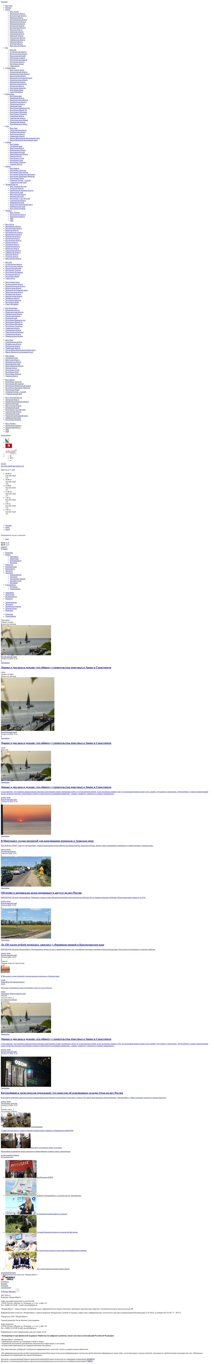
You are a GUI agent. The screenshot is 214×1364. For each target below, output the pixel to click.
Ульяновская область (18, 122)
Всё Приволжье (16, 96)
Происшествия (11, 567)
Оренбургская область (18, 102)
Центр (7, 10)
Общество (9, 565)
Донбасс (8, 211)
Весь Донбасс (15, 213)
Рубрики (4, 549)
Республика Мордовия (18, 112)
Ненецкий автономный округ (21, 78)
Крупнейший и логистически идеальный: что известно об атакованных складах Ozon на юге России (62, 1092)
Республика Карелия (18, 88)
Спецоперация (36, 1127)
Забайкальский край (17, 206)
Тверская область (16, 42)
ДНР (11, 221)
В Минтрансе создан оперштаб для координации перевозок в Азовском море (47, 840)
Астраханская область (18, 52)
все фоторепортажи (8, 1273)
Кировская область (17, 98)
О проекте (5, 1282)
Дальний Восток (11, 184)
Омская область (16, 156)
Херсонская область (17, 217)
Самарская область (17, 116)
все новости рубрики (9, 1000)
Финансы (13, 563)
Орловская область (17, 34)
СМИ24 (90, 1361)
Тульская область (16, 44)
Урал (7, 126)
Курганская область (17, 134)
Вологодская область (18, 76)
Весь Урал (13, 128)
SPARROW (91, 1359)
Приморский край (17, 196)
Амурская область (17, 188)
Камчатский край (16, 192)
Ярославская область (18, 46)
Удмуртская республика (19, 120)
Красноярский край (17, 152)
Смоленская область (17, 38)
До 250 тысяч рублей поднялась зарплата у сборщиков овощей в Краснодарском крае (52, 944)
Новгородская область (18, 84)
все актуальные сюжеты (10, 1155)
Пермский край (16, 106)
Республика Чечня (17, 178)
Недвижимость (15, 561)
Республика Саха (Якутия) (20, 198)
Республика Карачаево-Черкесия (22, 176)
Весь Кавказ (14, 168)
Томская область (16, 164)
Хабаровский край (17, 202)
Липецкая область (17, 32)
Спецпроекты (10, 585)
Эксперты (9, 573)
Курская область (16, 30)
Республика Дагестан (18, 170)
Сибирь (8, 142)
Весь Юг (13, 50)
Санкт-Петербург (16, 92)
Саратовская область (18, 118)
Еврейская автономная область (21, 190)
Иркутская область (17, 148)
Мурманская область (18, 82)
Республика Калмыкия (18, 60)
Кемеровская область (18, 150)
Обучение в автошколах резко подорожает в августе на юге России (41, 892)
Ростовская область (17, 62)
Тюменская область (17, 136)
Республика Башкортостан (20, 108)
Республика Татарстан (18, 114)
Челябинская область (18, 132)
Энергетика (14, 559)
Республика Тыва (16, 160)
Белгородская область (18, 16)
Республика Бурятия (17, 208)
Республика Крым (17, 64)
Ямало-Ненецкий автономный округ (24, 140)
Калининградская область (20, 74)
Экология (9, 571)
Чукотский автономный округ (21, 204)
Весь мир (8, 6)
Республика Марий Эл (18, 110)
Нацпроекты (10, 569)
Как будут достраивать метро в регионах (46, 1148)
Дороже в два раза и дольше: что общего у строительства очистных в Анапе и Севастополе (56, 667)
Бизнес (8, 555)
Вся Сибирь (14, 144)
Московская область (17, 14)
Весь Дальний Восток (18, 186)
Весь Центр (14, 12)
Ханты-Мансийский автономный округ (25, 138)
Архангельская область (18, 72)
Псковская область (17, 86)
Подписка (13, 587)
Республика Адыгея (17, 58)
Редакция (4, 1286)
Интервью (14, 583)
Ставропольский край (18, 182)
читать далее (5, 797)
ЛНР (11, 219)
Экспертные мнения (17, 579)
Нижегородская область (19, 100)
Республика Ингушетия (19, 172)
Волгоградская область (18, 54)
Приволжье (9, 94)
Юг (6, 48)
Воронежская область (18, 22)
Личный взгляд (15, 581)
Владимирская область (18, 20)
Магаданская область (18, 194)
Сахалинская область (18, 200)
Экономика (14, 557)
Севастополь (15, 66)
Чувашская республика (18, 124)
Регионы (4, 2)
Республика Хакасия (18, 162)
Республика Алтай (17, 158)
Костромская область (18, 28)
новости (4, 547)
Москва (8, 8)
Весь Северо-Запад (17, 70)
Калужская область (17, 26)
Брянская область (16, 18)
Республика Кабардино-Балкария (22, 174)
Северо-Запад (10, 68)
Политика (9, 553)
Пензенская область (17, 104)
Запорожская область (18, 215)
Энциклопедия (15, 575)
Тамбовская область (17, 40)
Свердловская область (18, 130)
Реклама (8, 525)
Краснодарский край (18, 56)
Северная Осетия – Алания (20, 180)
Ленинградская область (19, 80)
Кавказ (8, 166)
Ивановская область (17, 24)
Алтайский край (16, 146)
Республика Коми (16, 90)
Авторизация (6, 1288)
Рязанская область (16, 36)
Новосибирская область (19, 154)
